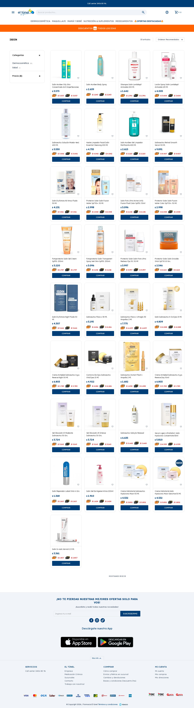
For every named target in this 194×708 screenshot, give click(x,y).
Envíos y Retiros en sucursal (115, 674)
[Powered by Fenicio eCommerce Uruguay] (123, 704)
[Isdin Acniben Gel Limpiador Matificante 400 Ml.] (134, 123)
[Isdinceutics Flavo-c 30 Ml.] (100, 298)
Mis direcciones (162, 677)
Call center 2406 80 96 (35, 671)
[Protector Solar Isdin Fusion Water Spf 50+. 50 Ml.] (100, 182)
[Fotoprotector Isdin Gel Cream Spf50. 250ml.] (66, 240)
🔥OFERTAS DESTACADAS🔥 (148, 21)
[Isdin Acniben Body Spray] (100, 65)
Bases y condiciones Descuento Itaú (119, 681)
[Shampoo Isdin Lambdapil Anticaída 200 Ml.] (134, 65)
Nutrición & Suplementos (99, 21)
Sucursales (69, 677)
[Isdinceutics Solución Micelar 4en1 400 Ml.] (66, 123)
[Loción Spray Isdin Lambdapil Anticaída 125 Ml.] (168, 65)
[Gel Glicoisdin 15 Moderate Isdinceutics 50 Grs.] (66, 414)
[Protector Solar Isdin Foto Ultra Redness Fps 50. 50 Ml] (134, 240)
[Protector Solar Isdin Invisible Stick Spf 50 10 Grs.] (168, 240)
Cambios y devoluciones (114, 677)
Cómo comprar (110, 671)
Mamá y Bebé (74, 21)
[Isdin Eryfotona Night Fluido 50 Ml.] (66, 298)
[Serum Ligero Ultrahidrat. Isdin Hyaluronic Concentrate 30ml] (168, 414)
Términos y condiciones (108, 704)
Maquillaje (59, 21)
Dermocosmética (40, 21)
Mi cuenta (159, 671)
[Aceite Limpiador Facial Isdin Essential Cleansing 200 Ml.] (100, 123)
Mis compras (161, 674)
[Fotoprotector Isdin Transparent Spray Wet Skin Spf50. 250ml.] (100, 240)
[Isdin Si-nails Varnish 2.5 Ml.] (66, 530)
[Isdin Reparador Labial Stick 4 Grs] (66, 472)
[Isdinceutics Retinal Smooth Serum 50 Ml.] (168, 123)
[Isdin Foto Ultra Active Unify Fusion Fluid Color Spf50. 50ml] (134, 182)
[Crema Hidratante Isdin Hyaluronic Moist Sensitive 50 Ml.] (168, 472)
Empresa (69, 671)
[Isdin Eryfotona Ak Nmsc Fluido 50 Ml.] (66, 182)
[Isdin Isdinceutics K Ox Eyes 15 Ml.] (168, 298)
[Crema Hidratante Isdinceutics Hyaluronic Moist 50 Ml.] (134, 472)
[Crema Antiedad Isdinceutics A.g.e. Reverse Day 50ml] (168, 356)
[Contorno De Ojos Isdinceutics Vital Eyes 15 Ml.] (100, 356)
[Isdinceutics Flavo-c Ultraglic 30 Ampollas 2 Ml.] (134, 298)
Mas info (97, 658)
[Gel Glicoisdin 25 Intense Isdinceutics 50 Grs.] (100, 414)
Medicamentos (124, 21)
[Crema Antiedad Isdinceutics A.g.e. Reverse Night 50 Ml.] (66, 356)
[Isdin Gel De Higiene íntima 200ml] (100, 472)
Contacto (69, 681)
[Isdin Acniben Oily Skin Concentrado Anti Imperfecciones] (66, 65)
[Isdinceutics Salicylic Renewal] (134, 414)
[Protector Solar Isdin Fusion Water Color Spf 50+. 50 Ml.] (168, 182)
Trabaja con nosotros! (75, 684)
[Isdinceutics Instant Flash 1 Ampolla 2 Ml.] (134, 356)
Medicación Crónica (73, 674)
